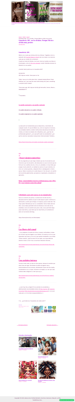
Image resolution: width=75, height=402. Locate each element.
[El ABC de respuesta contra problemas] (50, 309)
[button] (66, 400)
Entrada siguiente (52, 325)
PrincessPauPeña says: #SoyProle (25, 380)
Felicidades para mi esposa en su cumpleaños (35, 195)
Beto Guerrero (44, 289)
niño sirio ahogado (35, 63)
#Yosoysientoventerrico (29, 157)
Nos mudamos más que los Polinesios (26, 348)
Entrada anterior (22, 325)
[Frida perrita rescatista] (37, 309)
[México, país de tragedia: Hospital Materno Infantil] (25, 307)
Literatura (20, 381)
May (20, 153)
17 (19, 227)
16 (19, 258)
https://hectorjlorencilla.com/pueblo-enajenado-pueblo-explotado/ (36, 142)
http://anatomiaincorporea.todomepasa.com (36, 291)
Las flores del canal (27, 229)
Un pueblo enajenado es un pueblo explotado (32, 105)
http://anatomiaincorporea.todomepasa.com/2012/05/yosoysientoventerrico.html (37, 182)
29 (19, 155)
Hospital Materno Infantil (32, 57)
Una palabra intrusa (28, 260)
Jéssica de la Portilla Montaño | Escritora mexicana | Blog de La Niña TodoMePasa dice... (28, 22)
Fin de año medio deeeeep (43, 356)
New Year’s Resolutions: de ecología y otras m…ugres (46, 381)
